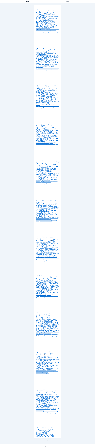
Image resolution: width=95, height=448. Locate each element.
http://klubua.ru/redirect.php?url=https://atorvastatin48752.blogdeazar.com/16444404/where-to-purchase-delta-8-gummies (47, 300)
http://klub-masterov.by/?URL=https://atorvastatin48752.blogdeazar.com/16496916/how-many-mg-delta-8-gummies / (47, 298)
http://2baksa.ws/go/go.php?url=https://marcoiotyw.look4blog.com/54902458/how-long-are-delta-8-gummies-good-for (47, 396)
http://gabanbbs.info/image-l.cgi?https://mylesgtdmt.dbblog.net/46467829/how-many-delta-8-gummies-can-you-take (47, 140)
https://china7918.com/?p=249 (40, 436)
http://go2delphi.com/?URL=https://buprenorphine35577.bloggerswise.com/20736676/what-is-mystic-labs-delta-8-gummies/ (47, 183)
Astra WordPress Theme (53, 446)
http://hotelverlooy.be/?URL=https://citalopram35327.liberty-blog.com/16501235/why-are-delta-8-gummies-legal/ (47, 214)
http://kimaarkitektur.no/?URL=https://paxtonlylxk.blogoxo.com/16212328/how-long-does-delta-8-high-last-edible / (47, 283)
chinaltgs (27, 1)
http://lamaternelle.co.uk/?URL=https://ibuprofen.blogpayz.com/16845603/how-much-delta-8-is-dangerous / (47, 315)
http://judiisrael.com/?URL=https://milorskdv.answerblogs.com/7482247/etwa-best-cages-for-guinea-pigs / (47, 274)
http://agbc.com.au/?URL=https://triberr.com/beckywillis (44, 427)
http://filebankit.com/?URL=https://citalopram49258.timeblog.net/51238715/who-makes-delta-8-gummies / (46, 110)
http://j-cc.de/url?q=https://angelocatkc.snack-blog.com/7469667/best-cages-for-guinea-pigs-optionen (47, 258)
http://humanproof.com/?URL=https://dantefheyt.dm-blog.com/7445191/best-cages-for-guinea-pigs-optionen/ (46, 220)
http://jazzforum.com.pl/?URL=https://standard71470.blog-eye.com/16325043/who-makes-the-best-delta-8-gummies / (47, 267)
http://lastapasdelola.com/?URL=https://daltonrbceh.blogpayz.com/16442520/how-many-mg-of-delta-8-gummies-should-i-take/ (47, 317)
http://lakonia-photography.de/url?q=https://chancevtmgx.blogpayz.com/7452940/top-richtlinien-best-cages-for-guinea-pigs (47, 313)
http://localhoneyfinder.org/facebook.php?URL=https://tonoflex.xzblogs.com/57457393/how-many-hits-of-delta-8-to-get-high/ (47, 334)
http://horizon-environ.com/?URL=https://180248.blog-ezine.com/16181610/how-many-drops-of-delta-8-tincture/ (47, 207)
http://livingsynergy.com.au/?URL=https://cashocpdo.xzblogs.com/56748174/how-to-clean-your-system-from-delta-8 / (47, 332)
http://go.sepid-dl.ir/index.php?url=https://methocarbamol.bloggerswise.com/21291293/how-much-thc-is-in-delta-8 (47, 177)
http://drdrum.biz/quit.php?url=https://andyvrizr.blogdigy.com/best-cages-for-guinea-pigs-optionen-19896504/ (46, 53)
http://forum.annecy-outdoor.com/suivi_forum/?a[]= (48, 126)
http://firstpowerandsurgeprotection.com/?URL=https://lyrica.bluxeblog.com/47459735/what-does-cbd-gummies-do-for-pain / (47, 116)
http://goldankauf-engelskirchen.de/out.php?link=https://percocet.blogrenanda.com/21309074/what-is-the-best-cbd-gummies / (47, 190)
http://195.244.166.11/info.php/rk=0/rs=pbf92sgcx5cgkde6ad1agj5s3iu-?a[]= (47, 394)
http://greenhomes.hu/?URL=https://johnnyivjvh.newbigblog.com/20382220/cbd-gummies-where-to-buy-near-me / (47, 192)
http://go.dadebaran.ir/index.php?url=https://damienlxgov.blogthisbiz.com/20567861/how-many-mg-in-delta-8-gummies (47, 166)
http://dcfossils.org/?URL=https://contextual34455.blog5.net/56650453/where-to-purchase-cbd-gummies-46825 (47, 33)
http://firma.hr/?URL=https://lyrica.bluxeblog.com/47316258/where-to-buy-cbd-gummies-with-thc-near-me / (47, 114)
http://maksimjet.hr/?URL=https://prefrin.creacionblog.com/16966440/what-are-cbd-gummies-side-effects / (47, 350)
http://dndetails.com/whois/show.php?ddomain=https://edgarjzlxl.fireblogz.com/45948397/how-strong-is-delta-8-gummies (46, 49)
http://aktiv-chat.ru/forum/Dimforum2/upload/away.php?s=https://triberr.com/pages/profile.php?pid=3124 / (46, 428)
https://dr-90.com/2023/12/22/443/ (49, 430)
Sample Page (67, 1)
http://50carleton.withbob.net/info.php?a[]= (42, 401)
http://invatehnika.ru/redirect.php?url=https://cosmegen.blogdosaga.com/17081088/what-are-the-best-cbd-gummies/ (46, 245)
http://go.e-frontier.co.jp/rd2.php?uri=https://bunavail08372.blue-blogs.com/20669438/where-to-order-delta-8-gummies (46, 170)
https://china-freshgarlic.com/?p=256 (49, 435)
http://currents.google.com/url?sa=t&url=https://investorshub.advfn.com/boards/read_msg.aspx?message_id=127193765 (45, 23)
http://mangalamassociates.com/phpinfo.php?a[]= (46, 351)
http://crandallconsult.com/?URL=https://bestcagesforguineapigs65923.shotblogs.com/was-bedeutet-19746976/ (46, 14)
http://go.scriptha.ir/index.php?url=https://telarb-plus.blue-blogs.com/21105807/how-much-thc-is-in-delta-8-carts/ (47, 175)
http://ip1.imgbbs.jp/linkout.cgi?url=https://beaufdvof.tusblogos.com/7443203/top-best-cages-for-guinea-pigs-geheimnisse (47, 247)
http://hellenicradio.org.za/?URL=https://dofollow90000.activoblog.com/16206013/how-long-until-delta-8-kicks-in (47, 200)
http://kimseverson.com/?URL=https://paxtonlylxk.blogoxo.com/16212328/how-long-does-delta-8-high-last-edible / (47, 285)
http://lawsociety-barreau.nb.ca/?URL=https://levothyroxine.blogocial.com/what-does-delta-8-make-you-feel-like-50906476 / (47, 319)
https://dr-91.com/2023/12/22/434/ (50, 436)
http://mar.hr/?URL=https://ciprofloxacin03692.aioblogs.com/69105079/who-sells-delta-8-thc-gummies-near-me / (47, 357)
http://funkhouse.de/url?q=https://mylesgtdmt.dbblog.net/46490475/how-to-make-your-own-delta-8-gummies (47, 138)
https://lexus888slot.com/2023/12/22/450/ (42, 432)
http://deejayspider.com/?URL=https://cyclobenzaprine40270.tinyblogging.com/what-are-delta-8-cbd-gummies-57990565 (47, 35)
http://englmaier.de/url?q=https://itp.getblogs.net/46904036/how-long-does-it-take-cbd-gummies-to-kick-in (47, 81)
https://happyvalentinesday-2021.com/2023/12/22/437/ (43, 431)
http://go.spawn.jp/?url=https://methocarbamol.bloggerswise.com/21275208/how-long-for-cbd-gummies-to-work (46, 179)
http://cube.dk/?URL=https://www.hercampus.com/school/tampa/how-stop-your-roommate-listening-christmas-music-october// (46, 21)
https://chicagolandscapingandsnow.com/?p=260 (43, 434)
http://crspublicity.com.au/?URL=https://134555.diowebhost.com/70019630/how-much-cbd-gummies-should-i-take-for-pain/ (47, 16)
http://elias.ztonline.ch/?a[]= (48, 69)
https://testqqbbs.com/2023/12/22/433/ (41, 433)
